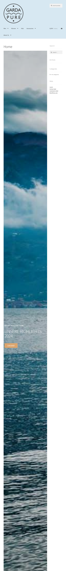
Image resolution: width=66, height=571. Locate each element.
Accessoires (30, 28)
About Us (6, 35)
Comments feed (54, 91)
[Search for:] (56, 52)
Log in (51, 87)
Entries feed (53, 89)
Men (5, 28)
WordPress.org (53, 93)
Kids (22, 28)
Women (13, 28)
